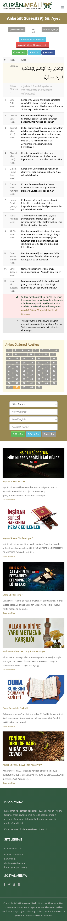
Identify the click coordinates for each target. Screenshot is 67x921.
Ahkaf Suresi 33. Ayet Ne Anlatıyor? (22, 764)
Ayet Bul (50, 434)
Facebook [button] (49, 52)
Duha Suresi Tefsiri (13, 594)
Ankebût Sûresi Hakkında (32, 39)
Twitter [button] (35, 52)
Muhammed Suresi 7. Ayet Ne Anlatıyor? (25, 651)
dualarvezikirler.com (14, 863)
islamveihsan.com (13, 848)
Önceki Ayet (18, 29)
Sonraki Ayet (49, 29)
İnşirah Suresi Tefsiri (14, 481)
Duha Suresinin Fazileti (15, 708)
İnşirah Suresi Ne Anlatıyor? (18, 538)
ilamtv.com (9, 858)
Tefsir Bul (34, 434)
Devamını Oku (9, 499)
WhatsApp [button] (20, 52)
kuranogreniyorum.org (15, 867)
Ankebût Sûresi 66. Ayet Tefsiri (32, 45)
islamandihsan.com (13, 854)
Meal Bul (19, 434)
